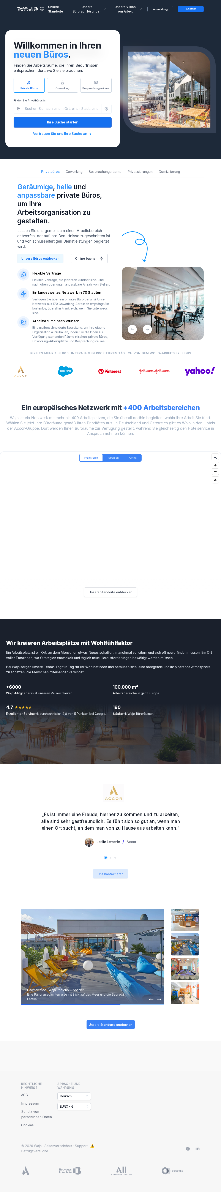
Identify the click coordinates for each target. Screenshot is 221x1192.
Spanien (113, 457)
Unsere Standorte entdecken (110, 592)
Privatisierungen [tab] (140, 172)
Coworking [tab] (74, 172)
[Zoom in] (215, 465)
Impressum (30, 1103)
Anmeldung (160, 9)
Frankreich (91, 457)
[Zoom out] (215, 471)
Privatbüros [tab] (50, 172)
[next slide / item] (159, 999)
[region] (110, 529)
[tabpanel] (110, 260)
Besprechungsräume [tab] (105, 172)
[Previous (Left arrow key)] (132, 329)
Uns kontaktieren (110, 874)
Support (81, 1146)
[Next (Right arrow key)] (147, 329)
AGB (24, 1095)
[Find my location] (215, 480)
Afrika (133, 457)
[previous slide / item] (151, 999)
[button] (111, 858)
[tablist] (110, 173)
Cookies (27, 1125)
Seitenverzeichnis (58, 1146)
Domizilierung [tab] (169, 172)
